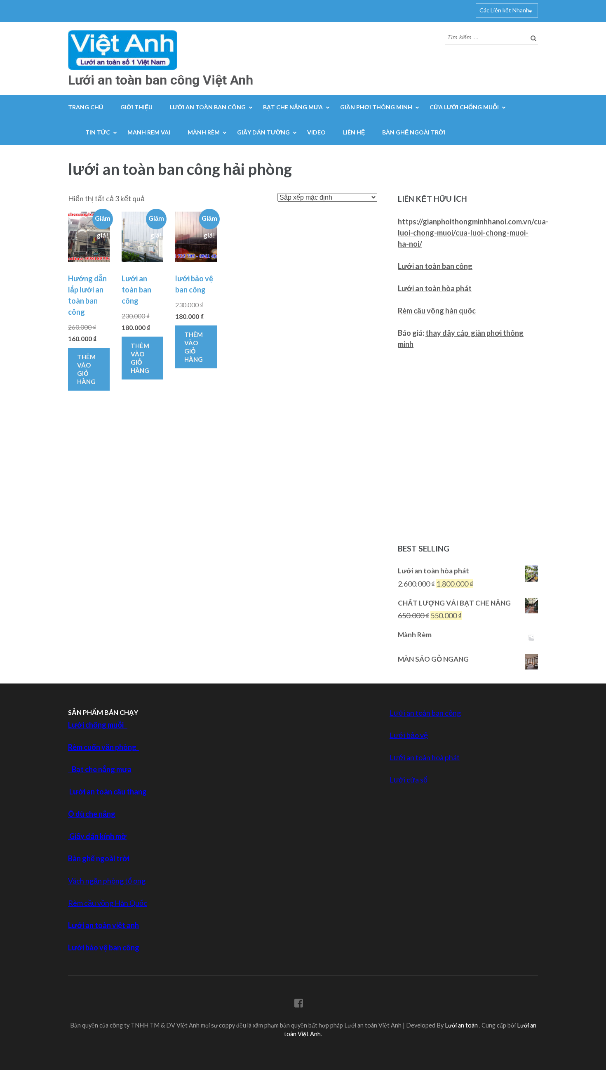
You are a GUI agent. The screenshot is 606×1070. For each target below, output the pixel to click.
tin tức (97, 132)
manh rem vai (148, 132)
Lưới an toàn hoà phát (425, 757)
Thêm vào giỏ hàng (86, 369)
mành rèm (204, 132)
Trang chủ (85, 107)
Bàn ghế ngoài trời (413, 132)
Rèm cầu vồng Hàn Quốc (107, 902)
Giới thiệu (136, 107)
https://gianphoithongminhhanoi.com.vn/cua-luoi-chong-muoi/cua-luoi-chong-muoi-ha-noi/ (473, 232)
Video (316, 132)
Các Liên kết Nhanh (504, 10)
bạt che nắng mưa (293, 107)
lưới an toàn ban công (208, 107)
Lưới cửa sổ (408, 779)
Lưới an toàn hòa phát (435, 288)
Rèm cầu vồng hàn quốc (437, 310)
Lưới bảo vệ (409, 735)
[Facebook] (298, 1004)
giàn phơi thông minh (376, 107)
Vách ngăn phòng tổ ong (107, 880)
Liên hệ (354, 132)
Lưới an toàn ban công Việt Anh (160, 80)
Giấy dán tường (263, 132)
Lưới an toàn (462, 1025)
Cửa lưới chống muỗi (464, 107)
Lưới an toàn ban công (435, 266)
